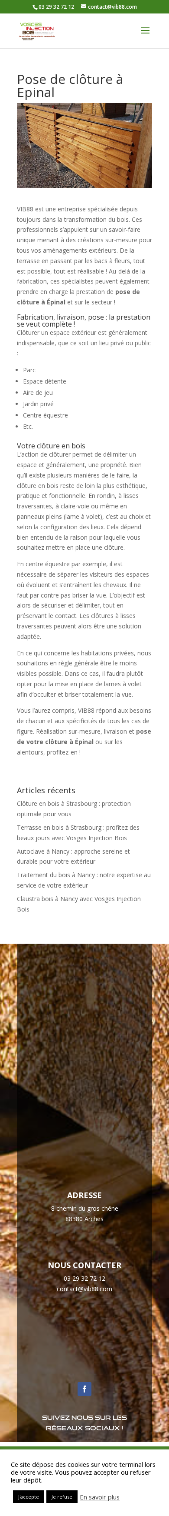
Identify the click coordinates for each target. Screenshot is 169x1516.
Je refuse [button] (62, 1496)
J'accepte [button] (28, 1496)
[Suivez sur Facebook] (84, 1389)
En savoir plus (100, 1497)
